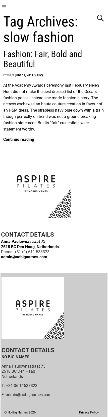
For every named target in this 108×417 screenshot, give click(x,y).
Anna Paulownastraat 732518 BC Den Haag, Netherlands (30, 244)
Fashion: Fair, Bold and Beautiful (42, 59)
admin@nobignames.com (24, 256)
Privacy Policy (89, 412)
